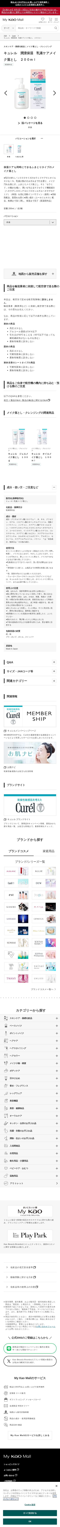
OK (30, 1521)
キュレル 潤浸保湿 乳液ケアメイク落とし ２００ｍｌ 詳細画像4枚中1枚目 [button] (25, 117)
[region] (30, 1504)
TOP (5, 36)
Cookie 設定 (30, 1505)
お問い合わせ (9, 1475)
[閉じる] (56, 1486)
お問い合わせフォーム (45, 1326)
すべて (7, 28)
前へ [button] (5, 93)
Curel (14, 36)
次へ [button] (54, 93)
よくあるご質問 (10, 1470)
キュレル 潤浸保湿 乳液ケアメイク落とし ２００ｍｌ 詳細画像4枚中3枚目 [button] (31, 117)
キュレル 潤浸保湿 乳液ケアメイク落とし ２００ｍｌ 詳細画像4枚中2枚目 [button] (28, 117)
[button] (30, 138)
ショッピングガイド (12, 1464)
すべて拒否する (30, 1513)
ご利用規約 (8, 1481)
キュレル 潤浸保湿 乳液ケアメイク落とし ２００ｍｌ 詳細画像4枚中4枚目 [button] (35, 117)
